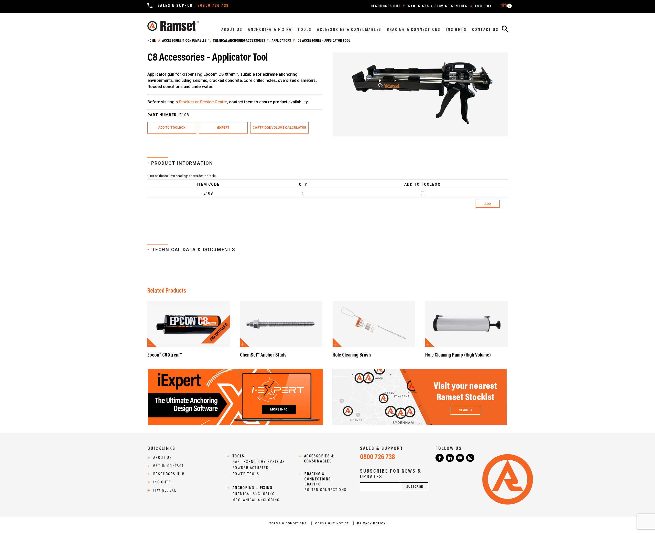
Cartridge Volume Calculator (279, 127)
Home (151, 41)
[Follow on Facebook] (439, 458)
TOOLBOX (483, 6)
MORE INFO (279, 409)
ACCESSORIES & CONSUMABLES (349, 30)
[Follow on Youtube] (460, 458)
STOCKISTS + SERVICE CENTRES (438, 6)
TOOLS (304, 30)
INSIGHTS (456, 30)
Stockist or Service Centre (203, 101)
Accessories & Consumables (184, 41)
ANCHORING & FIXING (270, 30)
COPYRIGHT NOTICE (332, 523)
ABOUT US (231, 30)
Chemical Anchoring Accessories (239, 41)
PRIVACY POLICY (371, 523)
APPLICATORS (281, 41)
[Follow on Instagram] (470, 458)
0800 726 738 (377, 457)
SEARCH (465, 410)
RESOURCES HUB (386, 6)
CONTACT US (485, 30)
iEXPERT (223, 127)
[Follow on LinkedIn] (450, 458)
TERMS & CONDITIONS (288, 523)
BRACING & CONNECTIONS (413, 30)
